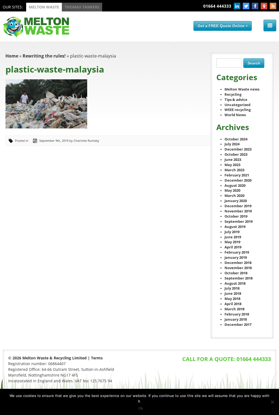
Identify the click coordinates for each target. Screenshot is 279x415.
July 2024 (232, 144)
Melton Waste (44, 7)
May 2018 (232, 298)
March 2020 (234, 195)
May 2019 (232, 242)
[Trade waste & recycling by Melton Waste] (36, 35)
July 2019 (232, 232)
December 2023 (238, 149)
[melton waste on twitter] (246, 6)
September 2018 (239, 278)
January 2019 (236, 257)
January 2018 (236, 319)
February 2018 (237, 314)
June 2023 (233, 159)
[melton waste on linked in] (237, 6)
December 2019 (238, 206)
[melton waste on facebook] (255, 6)
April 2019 (233, 247)
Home (11, 56)
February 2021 (237, 175)
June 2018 (233, 293)
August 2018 (235, 283)
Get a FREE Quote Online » (223, 25)
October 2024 (236, 139)
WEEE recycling (238, 109)
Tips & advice (236, 99)
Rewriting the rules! (44, 56)
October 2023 (236, 154)
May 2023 (232, 165)
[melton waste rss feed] (273, 6)
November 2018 (238, 268)
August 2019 (235, 226)
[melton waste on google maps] (264, 6)
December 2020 (238, 180)
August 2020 (235, 185)
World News (235, 115)
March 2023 (234, 170)
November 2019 (238, 211)
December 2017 (238, 324)
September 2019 (239, 221)
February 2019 (237, 252)
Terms (97, 357)
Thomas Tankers (82, 7)
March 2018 (234, 309)
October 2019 (236, 216)
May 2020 (232, 190)
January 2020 (236, 201)
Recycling (233, 94)
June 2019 (233, 237)
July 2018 (232, 288)
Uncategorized (237, 105)
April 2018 (233, 304)
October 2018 (236, 273)
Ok (140, 408)
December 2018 (238, 262)
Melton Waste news (242, 89)
